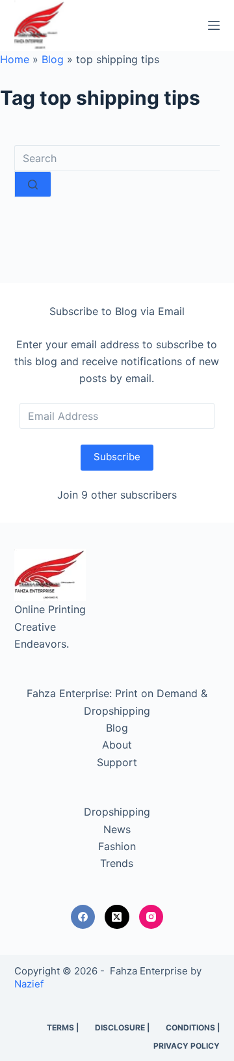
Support (117, 762)
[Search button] (32, 184)
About (117, 744)
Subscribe (117, 456)
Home (14, 59)
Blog (53, 59)
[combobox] (117, 158)
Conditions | (193, 1027)
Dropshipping (117, 811)
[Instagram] (151, 917)
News (117, 829)
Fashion (117, 846)
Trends (116, 863)
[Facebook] (83, 917)
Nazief (29, 984)
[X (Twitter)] (117, 917)
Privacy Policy (186, 1046)
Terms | (63, 1027)
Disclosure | (122, 1027)
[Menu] (214, 25)
